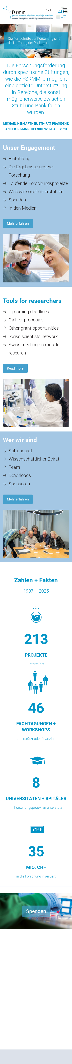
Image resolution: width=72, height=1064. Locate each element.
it (51, 10)
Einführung (19, 158)
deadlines (29, 311)
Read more (15, 368)
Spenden (36, 911)
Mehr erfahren (18, 223)
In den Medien (22, 208)
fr (45, 10)
